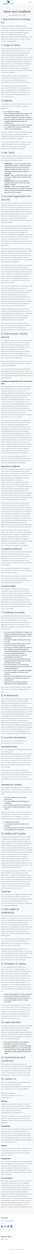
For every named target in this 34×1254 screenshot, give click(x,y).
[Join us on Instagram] (5, 1226)
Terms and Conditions (7, 1221)
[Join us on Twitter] (8, 1226)
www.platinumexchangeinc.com (18, 55)
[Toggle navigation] (30, 2)
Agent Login (4, 1239)
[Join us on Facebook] (2, 1226)
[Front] (8, 2)
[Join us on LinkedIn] (11, 1226)
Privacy (3, 1223)
